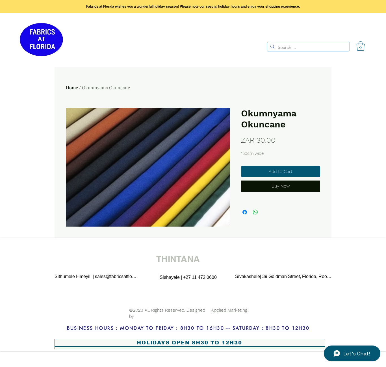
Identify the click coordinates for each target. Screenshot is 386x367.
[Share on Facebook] (244, 212)
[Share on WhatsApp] (255, 212)
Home (72, 87)
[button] (361, 46)
